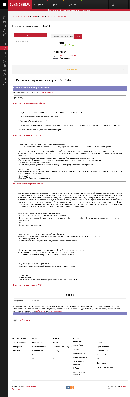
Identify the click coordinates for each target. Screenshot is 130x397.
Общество (101, 359)
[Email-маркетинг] (4, 84)
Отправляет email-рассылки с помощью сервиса (69, 10)
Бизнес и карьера (80, 357)
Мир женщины (79, 353)
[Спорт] (4, 66)
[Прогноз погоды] (4, 61)
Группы (54, 4)
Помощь (15, 355)
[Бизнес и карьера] (4, 26)
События (56, 359)
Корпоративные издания (62, 347)
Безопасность (37, 351)
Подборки (72, 4)
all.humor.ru (40, 311)
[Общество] (4, 57)
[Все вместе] (4, 13)
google (70, 294)
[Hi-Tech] (4, 39)
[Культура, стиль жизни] (4, 48)
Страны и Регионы (104, 355)
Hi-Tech (76, 368)
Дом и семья (102, 363)
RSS (45, 41)
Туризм (76, 349)
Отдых (34, 16)
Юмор (41, 16)
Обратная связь (38, 359)
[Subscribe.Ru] (20, 4)
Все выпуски (72, 69)
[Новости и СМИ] (4, 53)
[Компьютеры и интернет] (4, 44)
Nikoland (124, 386)
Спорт (99, 342)
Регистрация (17, 347)
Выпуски (38, 4)
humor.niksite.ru (56, 311)
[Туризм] (4, 75)
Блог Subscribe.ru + (39, 347)
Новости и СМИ (103, 351)
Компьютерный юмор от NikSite (31, 26)
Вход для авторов (19, 342)
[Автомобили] (4, 21)
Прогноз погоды (103, 347)
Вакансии (36, 355)
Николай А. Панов (66, 45)
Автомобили (78, 345)
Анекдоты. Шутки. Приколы (57, 16)
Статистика (59, 52)
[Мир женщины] (4, 35)
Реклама (56, 342)
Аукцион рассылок (60, 355)
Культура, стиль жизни (20, 16)
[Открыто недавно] (4, 17)
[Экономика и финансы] (4, 79)
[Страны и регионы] (4, 70)
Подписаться (30, 35)
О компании (37, 342)
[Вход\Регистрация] (113, 4)
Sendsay (56, 351)
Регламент (16, 351)
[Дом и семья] (4, 30)
